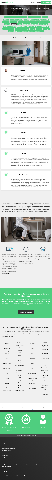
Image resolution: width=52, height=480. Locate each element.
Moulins (32, 348)
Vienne (45, 382)
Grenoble (20, 362)
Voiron (45, 392)
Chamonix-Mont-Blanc (7, 387)
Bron (7, 373)
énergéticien (26, 19)
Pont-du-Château (32, 361)
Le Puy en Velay (19, 372)
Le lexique (4, 457)
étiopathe (38, 19)
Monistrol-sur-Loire (20, 390)
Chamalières (7, 381)
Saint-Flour (32, 386)
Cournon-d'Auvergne (19, 341)
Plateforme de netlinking (6, 452)
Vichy (45, 380)
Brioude (7, 371)
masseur (41, 21)
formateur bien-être (44, 19)
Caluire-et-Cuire (7, 376)
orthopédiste (13, 24)
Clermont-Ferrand (7, 390)
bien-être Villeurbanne (6, 468)
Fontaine (20, 355)
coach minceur (45, 17)
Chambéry (7, 383)
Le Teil (19, 375)
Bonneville (7, 361)
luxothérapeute (36, 21)
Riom (32, 368)
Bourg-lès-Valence (7, 366)
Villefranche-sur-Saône (45, 388)
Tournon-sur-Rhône (45, 370)
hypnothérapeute (13, 21)
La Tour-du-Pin (19, 370)
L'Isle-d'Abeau (20, 377)
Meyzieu (19, 387)
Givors (19, 360)
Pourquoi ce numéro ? (34, 409)
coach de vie (38, 17)
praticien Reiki (36, 26)
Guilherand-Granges (19, 365)
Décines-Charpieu (19, 345)
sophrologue (11, 31)
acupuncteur (10, 17)
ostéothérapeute (26, 24)
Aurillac (7, 356)
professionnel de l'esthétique (8, 29)
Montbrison (32, 341)
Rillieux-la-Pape (32, 366)
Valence (45, 372)
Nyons (32, 351)
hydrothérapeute (6, 21)
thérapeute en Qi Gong (39, 31)
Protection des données (6, 450)
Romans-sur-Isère (32, 373)
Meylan (19, 385)
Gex (19, 357)
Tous (5, 17)
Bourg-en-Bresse (7, 363)
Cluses (6, 392)
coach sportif (6, 19)
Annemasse (7, 348)
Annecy (7, 346)
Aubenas (7, 353)
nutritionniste (7, 24)
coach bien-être (31, 17)
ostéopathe (19, 24)
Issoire (19, 367)
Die (19, 347)
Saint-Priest (45, 353)
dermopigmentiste (13, 19)
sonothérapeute (46, 29)
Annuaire (3, 446)
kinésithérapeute (28, 21)
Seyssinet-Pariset (45, 358)
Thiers (45, 365)
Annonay (7, 351)
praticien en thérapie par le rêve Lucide (24, 26)
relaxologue (32, 29)
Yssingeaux (45, 394)
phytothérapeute (34, 24)
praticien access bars (43, 24)
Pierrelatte (32, 358)
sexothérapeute (39, 29)
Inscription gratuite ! (46, 2)
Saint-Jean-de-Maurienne (45, 341)
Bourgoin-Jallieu (6, 368)
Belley (7, 358)
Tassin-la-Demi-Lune (45, 362)
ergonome (32, 19)
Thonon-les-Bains (45, 367)
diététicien (21, 19)
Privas (32, 363)
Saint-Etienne (32, 383)
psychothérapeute (18, 29)
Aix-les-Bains (7, 341)
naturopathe (47, 21)
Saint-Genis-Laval (32, 388)
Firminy (19, 352)
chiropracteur (24, 17)
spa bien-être (17, 31)
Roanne (32, 371)
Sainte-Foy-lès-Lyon (32, 378)
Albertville (7, 343)
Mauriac (19, 382)
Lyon (20, 380)
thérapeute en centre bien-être (27, 31)
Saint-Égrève (32, 381)
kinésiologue (20, 21)
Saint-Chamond (32, 376)
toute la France (6, 273)
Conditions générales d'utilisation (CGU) (9, 448)
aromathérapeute (17, 17)
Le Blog (33, 2)
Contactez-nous (5, 455)
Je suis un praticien (26, 312)
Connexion (38, 2)
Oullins (32, 353)
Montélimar (32, 343)
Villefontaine (45, 385)
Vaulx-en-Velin (45, 375)
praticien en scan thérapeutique (10, 26)
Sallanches (45, 356)
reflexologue (26, 29)
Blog (2, 453)
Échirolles (20, 350)
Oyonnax (32, 356)
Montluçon (32, 346)
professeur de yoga (44, 26)
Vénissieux (45, 377)
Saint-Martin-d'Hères (45, 350)
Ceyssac (7, 378)
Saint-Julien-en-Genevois (45, 346)
